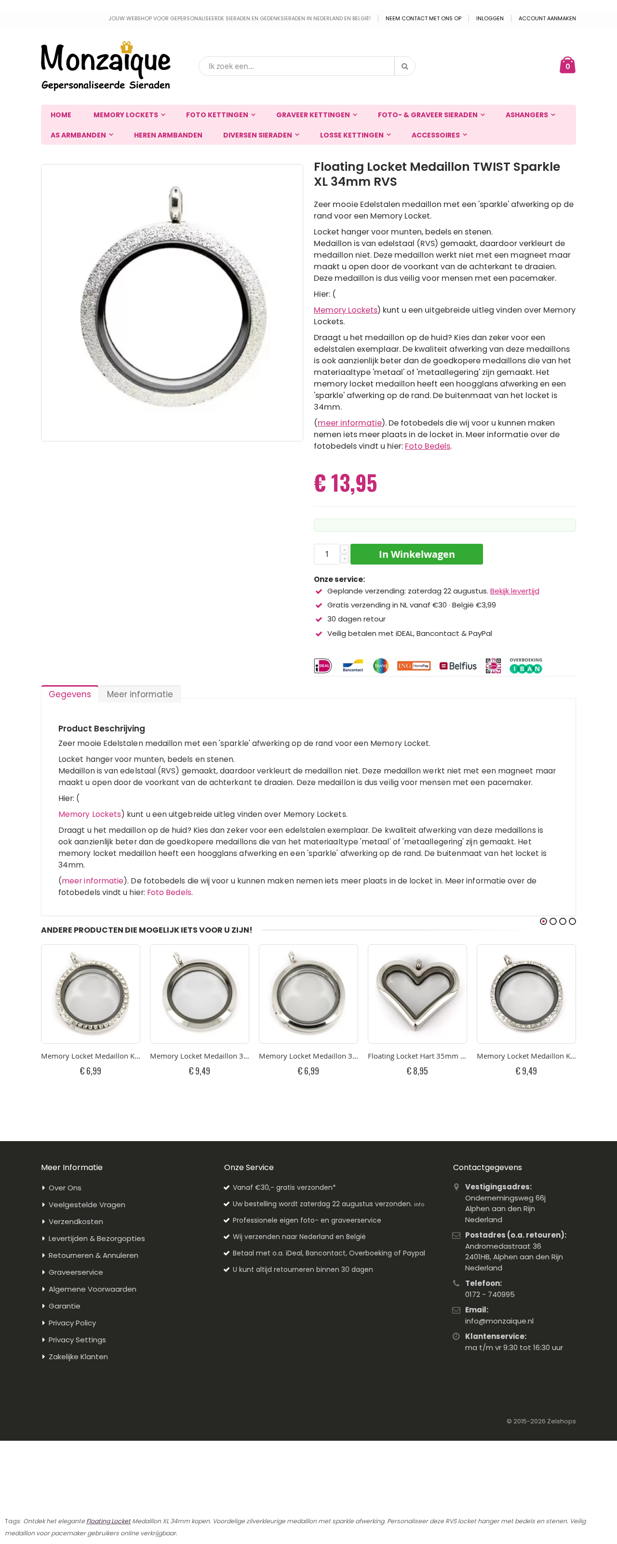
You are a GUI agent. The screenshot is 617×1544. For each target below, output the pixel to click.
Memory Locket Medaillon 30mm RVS (199, 1056)
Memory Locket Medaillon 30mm (308, 1056)
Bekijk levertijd (514, 591)
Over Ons (65, 1188)
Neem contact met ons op (423, 18)
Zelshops (561, 1421)
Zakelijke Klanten (78, 1356)
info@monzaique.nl (499, 1321)
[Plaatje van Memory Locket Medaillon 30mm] (308, 994)
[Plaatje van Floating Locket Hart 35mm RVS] (417, 994)
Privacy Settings (77, 1340)
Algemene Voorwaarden (92, 1289)
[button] (344, 549)
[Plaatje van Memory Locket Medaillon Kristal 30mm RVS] (526, 994)
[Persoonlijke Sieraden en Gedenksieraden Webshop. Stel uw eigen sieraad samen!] (106, 66)
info (419, 1204)
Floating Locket (108, 1521)
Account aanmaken (547, 18)
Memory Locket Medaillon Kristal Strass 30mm (90, 1056)
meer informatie (350, 422)
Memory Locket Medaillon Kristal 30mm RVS (526, 1056)
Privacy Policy (72, 1323)
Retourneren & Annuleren (93, 1255)
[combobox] (307, 66)
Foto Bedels (427, 446)
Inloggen (490, 18)
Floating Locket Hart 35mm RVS (417, 1056)
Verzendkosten (76, 1221)
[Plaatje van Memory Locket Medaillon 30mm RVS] (199, 994)
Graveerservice (76, 1272)
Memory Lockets (345, 310)
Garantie (64, 1306)
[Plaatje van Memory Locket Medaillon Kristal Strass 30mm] (90, 994)
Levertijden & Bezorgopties (97, 1238)
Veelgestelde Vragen (87, 1204)
